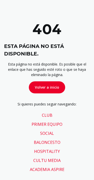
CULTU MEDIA (47, 160)
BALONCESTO (47, 142)
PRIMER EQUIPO (47, 124)
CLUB (47, 115)
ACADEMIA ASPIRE (47, 169)
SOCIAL (47, 133)
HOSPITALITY (47, 151)
